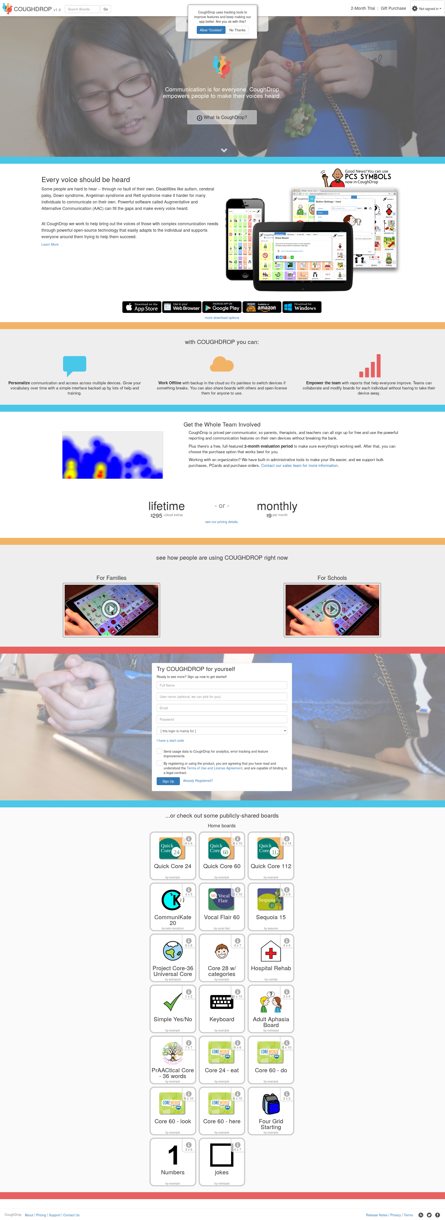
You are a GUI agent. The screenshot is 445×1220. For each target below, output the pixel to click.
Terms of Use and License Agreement (214, 768)
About (29, 1215)
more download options (222, 317)
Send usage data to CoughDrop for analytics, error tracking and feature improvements (216, 753)
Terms (408, 1215)
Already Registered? (198, 780)
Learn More (50, 244)
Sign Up (168, 781)
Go (106, 9)
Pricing (41, 1215)
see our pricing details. (221, 521)
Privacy (395, 1215)
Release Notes (377, 1215)
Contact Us (71, 1215)
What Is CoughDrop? (225, 117)
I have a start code (170, 740)
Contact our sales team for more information (299, 465)
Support (54, 1215)
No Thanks (237, 30)
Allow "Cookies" (211, 30)
